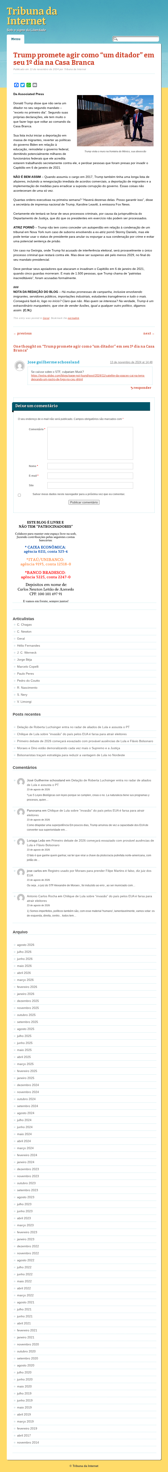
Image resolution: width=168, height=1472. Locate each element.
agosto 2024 (25, 1113)
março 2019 (25, 1421)
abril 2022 (24, 1288)
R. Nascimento (27, 687)
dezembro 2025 (28, 1001)
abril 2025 (24, 1057)
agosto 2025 (25, 1029)
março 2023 (25, 1225)
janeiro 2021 (25, 1337)
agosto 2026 (25, 945)
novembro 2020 (28, 1344)
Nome (33, 466)
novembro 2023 (28, 1176)
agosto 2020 (25, 1365)
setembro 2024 (27, 1106)
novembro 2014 (28, 1442)
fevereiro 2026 (27, 987)
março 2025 (25, 1064)
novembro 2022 (28, 1253)
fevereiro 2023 (27, 1232)
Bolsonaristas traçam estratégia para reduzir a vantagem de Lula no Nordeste (71, 755)
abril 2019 (24, 1414)
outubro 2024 (26, 1099)
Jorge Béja (24, 659)
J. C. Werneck (27, 652)
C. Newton (24, 631)
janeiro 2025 (25, 1078)
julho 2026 (24, 952)
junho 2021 (25, 1316)
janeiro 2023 (25, 1239)
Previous (22, 333)
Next (149, 333)
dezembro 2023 (28, 1169)
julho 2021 (24, 1309)
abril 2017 (24, 1435)
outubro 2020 (26, 1351)
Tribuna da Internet (32, 16)
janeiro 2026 (25, 994)
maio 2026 (24, 966)
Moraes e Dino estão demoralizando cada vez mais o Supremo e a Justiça (68, 748)
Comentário (37, 429)
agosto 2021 (25, 1302)
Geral (46, 318)
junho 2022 (25, 1274)
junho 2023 (25, 1211)
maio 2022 (24, 1281)
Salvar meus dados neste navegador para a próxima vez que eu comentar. (79, 494)
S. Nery (22, 694)
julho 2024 (24, 1120)
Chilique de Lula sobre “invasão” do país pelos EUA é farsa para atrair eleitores (72, 734)
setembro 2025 (27, 1022)
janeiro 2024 (25, 1162)
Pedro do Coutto (28, 680)
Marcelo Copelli (27, 666)
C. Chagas (24, 624)
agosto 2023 (25, 1197)
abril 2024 (24, 1141)
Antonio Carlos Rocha (42, 896)
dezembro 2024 (28, 1085)
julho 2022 (24, 1267)
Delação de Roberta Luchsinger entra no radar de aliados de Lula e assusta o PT (73, 727)
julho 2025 (24, 1036)
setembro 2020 (27, 1358)
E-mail (33, 475)
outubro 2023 (26, 1183)
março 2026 (25, 980)
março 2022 (25, 1295)
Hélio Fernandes (28, 645)
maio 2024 (24, 1134)
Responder (142, 388)
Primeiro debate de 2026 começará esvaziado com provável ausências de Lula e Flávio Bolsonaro (85, 741)
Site (31, 485)
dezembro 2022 (28, 1246)
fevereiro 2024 (27, 1155)
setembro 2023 (27, 1190)
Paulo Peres (25, 673)
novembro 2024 (28, 1092)
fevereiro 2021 (27, 1330)
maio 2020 (24, 1386)
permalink (73, 318)
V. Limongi (24, 701)
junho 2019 (25, 1400)
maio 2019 (24, 1407)
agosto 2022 (25, 1260)
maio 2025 (24, 1050)
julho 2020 (24, 1372)
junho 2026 (25, 959)
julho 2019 (24, 1393)
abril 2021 (24, 1323)
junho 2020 (25, 1379)
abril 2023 (24, 1218)
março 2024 (25, 1148)
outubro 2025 (26, 1015)
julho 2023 (24, 1204)
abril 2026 (24, 973)
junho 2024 (25, 1127)
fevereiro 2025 (27, 1071)
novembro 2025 (28, 1008)
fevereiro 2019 (27, 1428)
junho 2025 (25, 1043)
